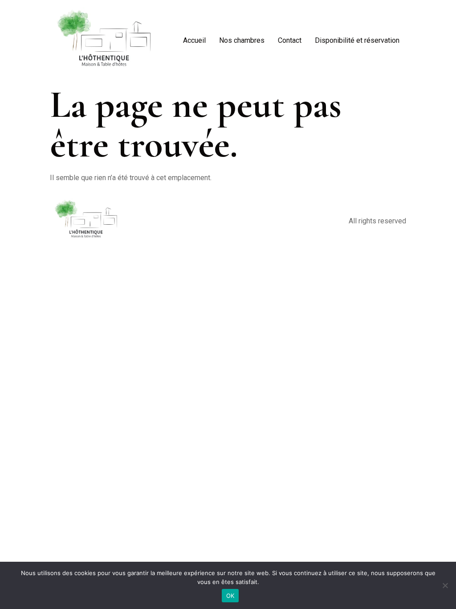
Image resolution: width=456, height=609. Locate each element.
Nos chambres (242, 40)
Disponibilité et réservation (357, 40)
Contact (289, 40)
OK (230, 595)
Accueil (194, 40)
